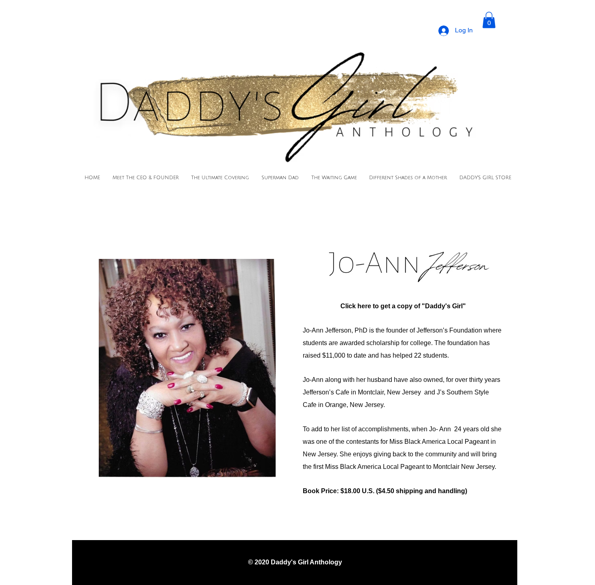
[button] (489, 20)
